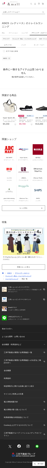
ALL (3, 33)
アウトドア (6, 39)
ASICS (9, 273)
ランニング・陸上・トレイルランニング (24, 39)
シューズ (25, 33)
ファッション (13, 33)
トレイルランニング (11, 279)
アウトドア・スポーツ (22, 273)
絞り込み (41, 464)
